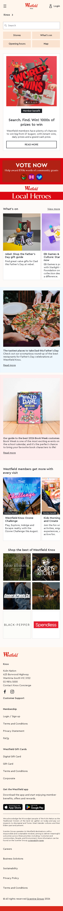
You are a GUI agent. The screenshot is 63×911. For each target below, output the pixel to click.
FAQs (6, 738)
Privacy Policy (11, 878)
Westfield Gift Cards (15, 749)
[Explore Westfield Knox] (31, 6)
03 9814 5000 (10, 682)
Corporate (9, 778)
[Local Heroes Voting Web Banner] (31, 179)
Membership (10, 709)
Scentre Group (35, 899)
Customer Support (13, 698)
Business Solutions (13, 858)
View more (53, 209)
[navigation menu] (6, 6)
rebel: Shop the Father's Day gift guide (20, 255)
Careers (7, 849)
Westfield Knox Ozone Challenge (19, 519)
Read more (31, 144)
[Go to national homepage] (10, 654)
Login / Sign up (11, 716)
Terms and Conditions (15, 724)
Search (12, 25)
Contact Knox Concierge (17, 685)
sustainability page (36, 840)
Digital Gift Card (12, 756)
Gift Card (8, 764)
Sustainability (10, 868)
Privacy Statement (13, 731)
